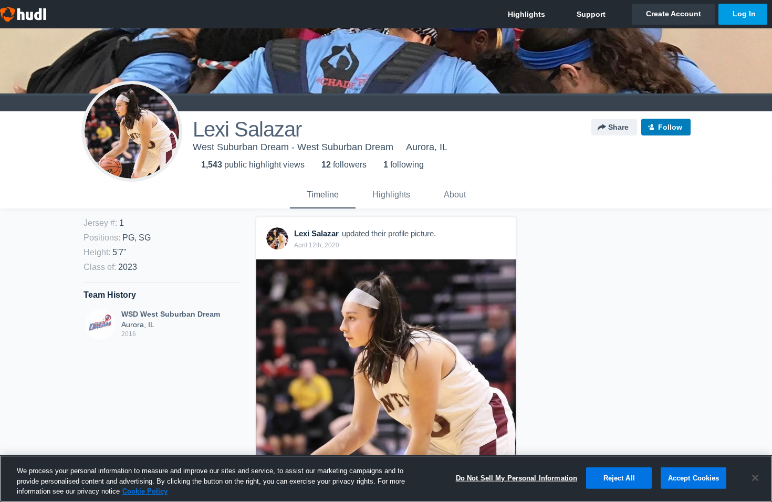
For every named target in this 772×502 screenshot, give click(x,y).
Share (618, 127)
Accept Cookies (693, 478)
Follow (670, 127)
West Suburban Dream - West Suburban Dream (293, 147)
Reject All (619, 478)
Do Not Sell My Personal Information (517, 478)
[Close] (755, 477)
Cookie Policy (145, 491)
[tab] (323, 195)
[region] (386, 478)
